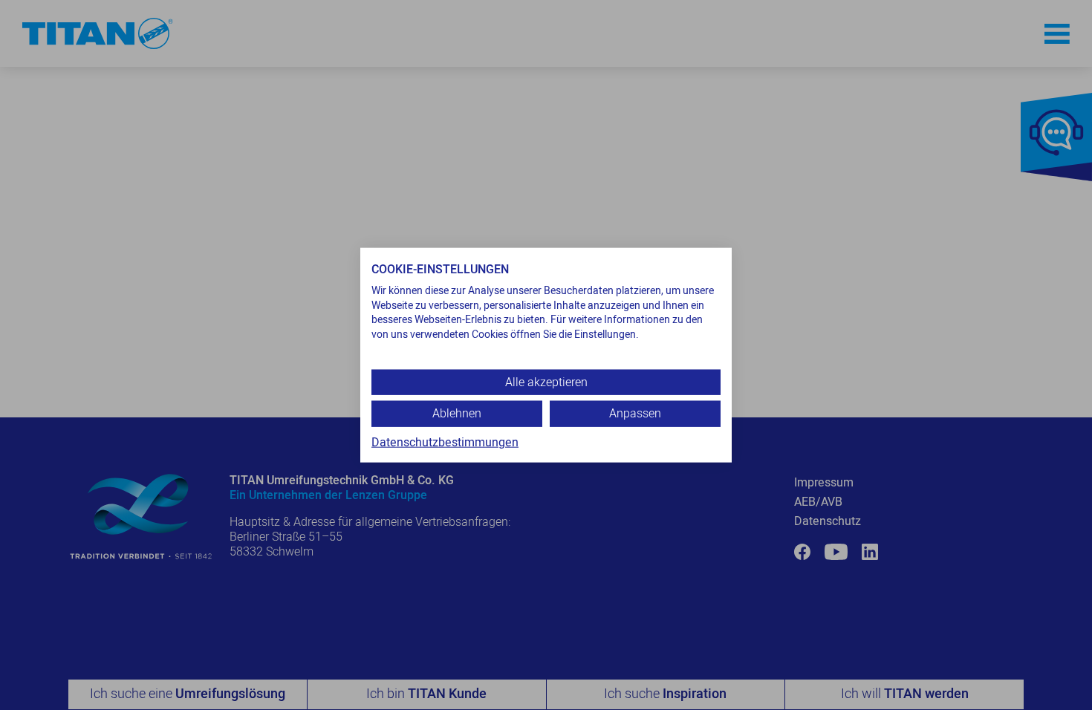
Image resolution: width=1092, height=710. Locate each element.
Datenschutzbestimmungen (445, 442)
